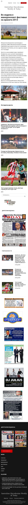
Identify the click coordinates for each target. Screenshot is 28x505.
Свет (2, 466)
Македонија (4, 462)
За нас (18, 2)
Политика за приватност (19, 498)
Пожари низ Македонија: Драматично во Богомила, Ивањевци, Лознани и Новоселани (13, 152)
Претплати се (6, 451)
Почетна (3, 458)
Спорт (2, 471)
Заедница (3, 460)
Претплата (24, 2)
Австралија (4, 464)
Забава (3, 468)
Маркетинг (10, 2)
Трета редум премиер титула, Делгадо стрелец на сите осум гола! (12, 188)
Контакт (14, 2)
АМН (2, 131)
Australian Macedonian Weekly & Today (14, 8)
